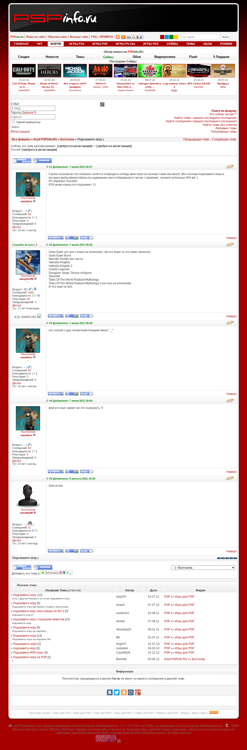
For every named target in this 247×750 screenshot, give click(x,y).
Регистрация (20, 131)
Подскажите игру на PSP (30, 657)
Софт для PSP (102, 712)
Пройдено (223, 83)
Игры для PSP (61, 712)
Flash (193, 57)
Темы (80, 57)
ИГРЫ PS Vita (125, 44)
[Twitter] (117, 692)
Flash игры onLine (39, 712)
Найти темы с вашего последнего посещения (205, 118)
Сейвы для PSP (143, 712)
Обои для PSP (81, 712)
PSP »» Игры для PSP (179, 596)
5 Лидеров (221, 57)
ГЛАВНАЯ (21, 44)
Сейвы (108, 57)
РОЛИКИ (226, 44)
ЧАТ (39, 44)
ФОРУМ (55, 44)
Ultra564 (198, 87)
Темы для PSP (122, 712)
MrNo (223, 87)
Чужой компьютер (28, 122)
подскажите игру (24, 648)
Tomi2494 (149, 90)
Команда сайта (79, 36)
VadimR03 (24, 90)
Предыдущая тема (196, 139)
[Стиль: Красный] (162, 37)
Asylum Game (125, 90)
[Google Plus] (138, 692)
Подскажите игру (24, 603)
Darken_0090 (100, 87)
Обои (137, 57)
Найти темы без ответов (220, 125)
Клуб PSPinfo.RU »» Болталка (184, 659)
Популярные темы (224, 131)
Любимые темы (226, 128)
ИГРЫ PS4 (76, 44)
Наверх (231, 238)
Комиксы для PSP (167, 712)
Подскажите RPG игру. (28, 652)
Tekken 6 (100, 83)
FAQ (94, 36)
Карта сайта (199, 712)
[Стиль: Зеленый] (171, 37)
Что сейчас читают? (223, 114)
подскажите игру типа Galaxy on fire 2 (38, 611)
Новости (52, 57)
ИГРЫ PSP (100, 44)
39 (28, 298)
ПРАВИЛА (106, 36)
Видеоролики (164, 57)
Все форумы (21, 139)
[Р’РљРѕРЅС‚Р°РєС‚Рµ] (110, 692)
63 (29, 214)
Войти (15, 127)
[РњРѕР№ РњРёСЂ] (131, 692)
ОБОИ (207, 44)
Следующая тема (224, 139)
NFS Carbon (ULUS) (198, 83)
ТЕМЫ (190, 44)
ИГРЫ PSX (150, 44)
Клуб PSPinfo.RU (45, 139)
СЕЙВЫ (172, 44)
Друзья (16, 226)
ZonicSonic (75, 90)
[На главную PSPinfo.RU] (124, 8)
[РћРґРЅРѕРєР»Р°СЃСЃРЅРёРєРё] (124, 692)
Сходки (23, 57)
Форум (185, 712)
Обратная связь (57, 36)
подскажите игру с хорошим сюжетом (38, 619)
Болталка (67, 139)
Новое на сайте (35, 36)
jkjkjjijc (174, 90)
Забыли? (29, 112)
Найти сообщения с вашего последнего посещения (201, 121)
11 (29, 527)
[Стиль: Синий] (167, 37)
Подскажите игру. (25, 595)
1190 (31, 292)
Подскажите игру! (25, 644)
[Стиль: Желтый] (176, 37)
